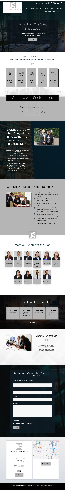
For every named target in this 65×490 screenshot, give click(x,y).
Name (14, 382)
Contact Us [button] (32, 39)
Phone (15, 396)
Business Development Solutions (39, 487)
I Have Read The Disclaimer (23, 423)
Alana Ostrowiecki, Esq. (37, 265)
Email (15, 389)
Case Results (47, 11)
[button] (63, 481)
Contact (59, 11)
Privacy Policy (27, 487)
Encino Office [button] (45, 464)
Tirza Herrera (27, 282)
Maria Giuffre (46, 263)
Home (27, 8)
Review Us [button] (19, 475)
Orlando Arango (47, 282)
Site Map (21, 487)
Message (15, 403)
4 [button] (32, 322)
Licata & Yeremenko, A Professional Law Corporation (29, 485)
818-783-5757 (55, 3)
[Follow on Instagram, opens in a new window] (20, 471)
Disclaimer (16, 420)
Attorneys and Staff (35, 8)
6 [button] (34, 322)
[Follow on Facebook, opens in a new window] (18, 471)
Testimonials (58, 8)
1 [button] (30, 322)
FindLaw (50, 487)
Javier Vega (37, 282)
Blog (54, 11)
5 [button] (33, 322)
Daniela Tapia (18, 282)
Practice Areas (48, 8)
